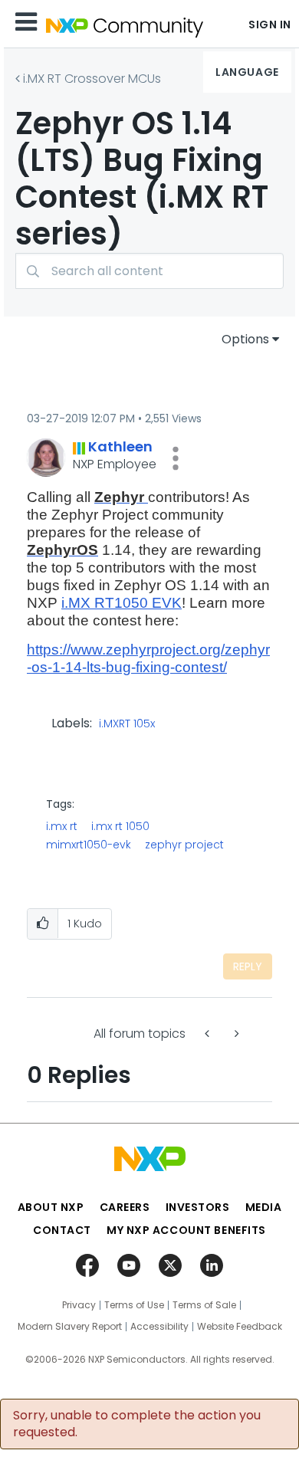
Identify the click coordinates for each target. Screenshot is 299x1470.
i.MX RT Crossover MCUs (92, 78)
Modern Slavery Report (70, 1326)
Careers (125, 1207)
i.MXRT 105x (127, 724)
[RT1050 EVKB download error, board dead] (235, 1033)
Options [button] (245, 339)
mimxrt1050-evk (88, 844)
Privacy (79, 1305)
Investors (198, 1207)
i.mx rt (61, 826)
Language (246, 72)
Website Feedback (239, 1326)
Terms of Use (134, 1305)
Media (263, 1207)
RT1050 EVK (138, 603)
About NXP (51, 1207)
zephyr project (184, 844)
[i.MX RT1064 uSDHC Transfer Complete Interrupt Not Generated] (208, 1033)
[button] (175, 458)
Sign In (269, 24)
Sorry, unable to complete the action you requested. (137, 1424)
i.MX (77, 603)
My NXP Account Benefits (186, 1230)
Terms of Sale (204, 1305)
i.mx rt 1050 (120, 826)
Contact (62, 1230)
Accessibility (159, 1326)
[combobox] (149, 271)
